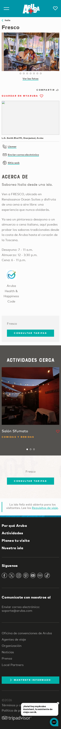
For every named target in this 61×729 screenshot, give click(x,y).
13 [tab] (34, 73)
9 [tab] (20, 73)
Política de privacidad (18, 710)
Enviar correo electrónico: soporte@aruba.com (21, 608)
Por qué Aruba (14, 525)
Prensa (7, 658)
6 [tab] (35, 70)
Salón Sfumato (15, 431)
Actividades (12, 533)
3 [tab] (25, 70)
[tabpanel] (30, 52)
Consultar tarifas (30, 333)
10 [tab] (23, 73)
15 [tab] (40, 73)
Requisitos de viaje (45, 508)
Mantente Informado (32, 680)
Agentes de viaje (14, 639)
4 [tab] (28, 70)
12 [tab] (30, 73)
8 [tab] (42, 70)
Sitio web (13, 162)
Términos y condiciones (19, 705)
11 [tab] (27, 73)
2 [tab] (22, 70)
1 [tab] (18, 70)
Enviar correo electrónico (23, 154)
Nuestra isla (12, 548)
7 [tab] (39, 70)
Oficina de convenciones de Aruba (27, 633)
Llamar (12, 146)
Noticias (8, 652)
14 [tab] (37, 73)
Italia (6, 20)
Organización (12, 645)
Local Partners (13, 665)
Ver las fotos (30, 78)
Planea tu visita (16, 540)
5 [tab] (32, 70)
